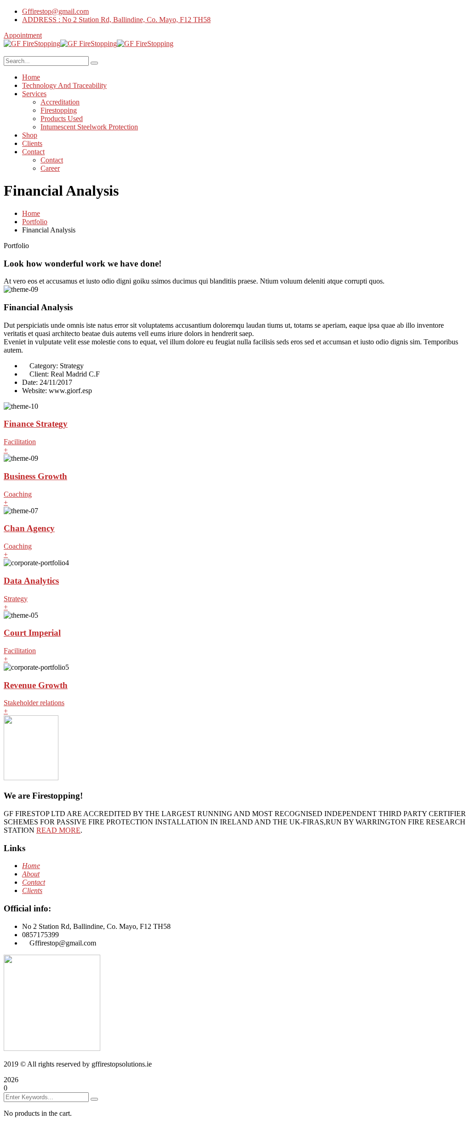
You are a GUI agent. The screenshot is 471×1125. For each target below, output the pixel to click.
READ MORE (58, 830)
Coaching (18, 494)
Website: (34, 390)
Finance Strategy (36, 424)
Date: (30, 382)
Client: (39, 374)
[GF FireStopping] (32, 43)
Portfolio (34, 222)
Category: (43, 366)
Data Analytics (31, 581)
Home (31, 213)
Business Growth (35, 476)
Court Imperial (32, 633)
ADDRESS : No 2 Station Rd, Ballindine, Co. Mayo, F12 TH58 (116, 19)
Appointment (23, 35)
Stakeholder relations (34, 703)
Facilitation (20, 442)
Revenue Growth (36, 685)
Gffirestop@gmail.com (55, 11)
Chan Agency (29, 528)
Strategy (16, 599)
